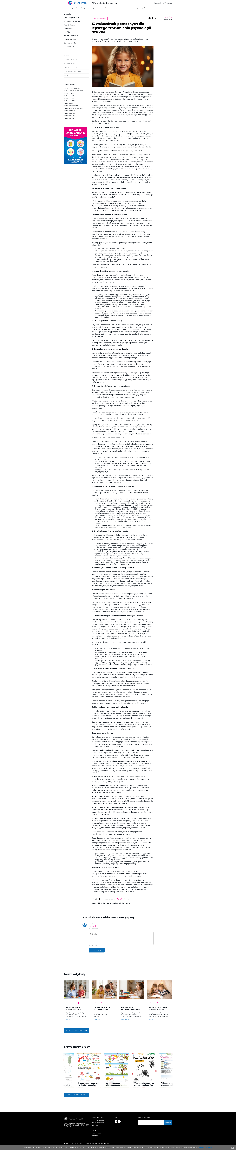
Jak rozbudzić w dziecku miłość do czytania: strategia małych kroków (158, 1009)
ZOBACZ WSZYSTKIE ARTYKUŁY (76, 1030)
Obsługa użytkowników (98, 1122)
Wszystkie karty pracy (76, 1095)
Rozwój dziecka (69, 25)
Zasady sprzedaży (96, 1133)
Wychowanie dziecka (72, 21)
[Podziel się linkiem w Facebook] (149, 18)
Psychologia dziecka (103, 3)
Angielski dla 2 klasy (69, 113)
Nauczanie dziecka (71, 36)
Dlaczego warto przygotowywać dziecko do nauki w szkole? (131, 1009)
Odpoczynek (68, 28)
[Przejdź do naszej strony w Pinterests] (119, 1121)
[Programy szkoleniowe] (75, 164)
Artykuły (67, 75)
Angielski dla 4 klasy (69, 118)
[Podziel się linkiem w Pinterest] (152, 18)
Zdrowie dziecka (70, 43)
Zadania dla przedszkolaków (72, 88)
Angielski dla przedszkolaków (72, 105)
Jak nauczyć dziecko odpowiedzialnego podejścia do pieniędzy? (103, 1009)
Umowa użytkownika (98, 1120)
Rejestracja (168, 3)
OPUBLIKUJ (97, 950)
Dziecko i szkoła (70, 39)
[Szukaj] (116, 3)
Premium (94, 1128)
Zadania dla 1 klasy (69, 93)
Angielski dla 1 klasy (69, 110)
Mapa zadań (95, 1135)
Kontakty (94, 1130)
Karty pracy (68, 55)
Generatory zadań (70, 59)
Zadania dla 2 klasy (69, 95)
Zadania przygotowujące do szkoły (73, 90)
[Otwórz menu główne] (65, 3)
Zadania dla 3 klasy (69, 98)
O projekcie (95, 1125)
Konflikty (67, 32)
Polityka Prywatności (98, 1117)
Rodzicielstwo (69, 46)
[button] (65, 1071)
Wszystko (67, 14)
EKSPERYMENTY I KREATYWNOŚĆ (74, 71)
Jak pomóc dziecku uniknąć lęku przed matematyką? (73, 1009)
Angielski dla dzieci (69, 103)
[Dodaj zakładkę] (155, 18)
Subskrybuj (168, 1122)
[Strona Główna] (78, 3)
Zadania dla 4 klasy (69, 100)
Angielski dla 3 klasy (69, 115)
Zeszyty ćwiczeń (69, 63)
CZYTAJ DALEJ (69, 1019)
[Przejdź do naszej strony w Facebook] (116, 1121)
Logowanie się (159, 3)
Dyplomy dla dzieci (70, 67)
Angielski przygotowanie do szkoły (73, 108)
